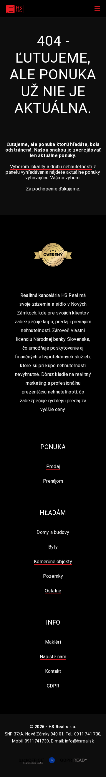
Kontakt (53, 671)
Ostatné (53, 591)
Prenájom (53, 481)
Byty (53, 547)
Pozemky (53, 576)
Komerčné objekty (53, 561)
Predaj (53, 466)
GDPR (53, 686)
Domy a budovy (53, 532)
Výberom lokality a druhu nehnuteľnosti (51, 166)
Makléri (53, 642)
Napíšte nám (53, 656)
